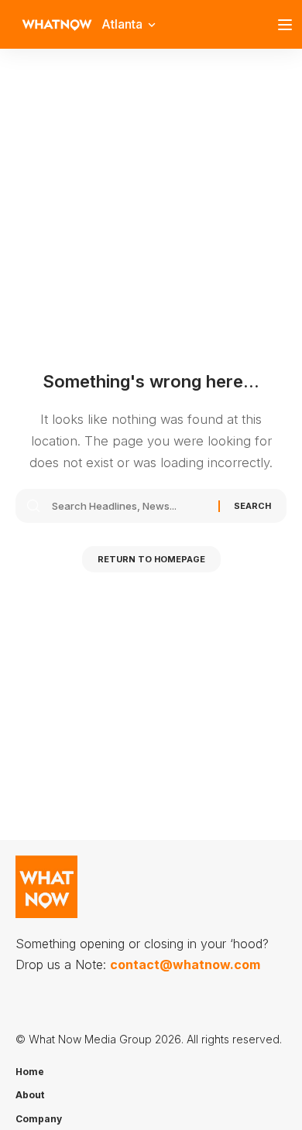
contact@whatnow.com (185, 964)
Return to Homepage (151, 559)
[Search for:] (129, 506)
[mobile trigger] (289, 24)
